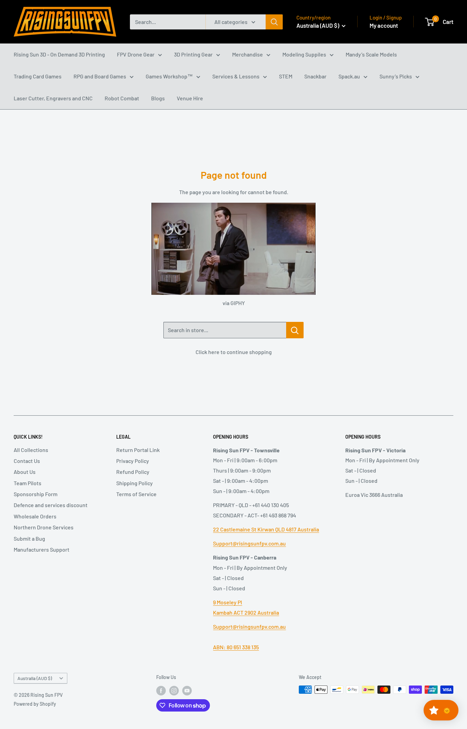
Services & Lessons (235, 76)
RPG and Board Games (100, 76)
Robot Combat (122, 98)
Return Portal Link (138, 450)
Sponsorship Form (35, 494)
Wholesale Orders (35, 516)
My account (384, 25)
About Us (25, 471)
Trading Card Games (38, 76)
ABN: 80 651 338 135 (236, 647)
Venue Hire (190, 98)
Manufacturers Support (41, 549)
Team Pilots (27, 483)
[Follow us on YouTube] (187, 690)
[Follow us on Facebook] (161, 690)
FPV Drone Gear (136, 54)
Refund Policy (132, 471)
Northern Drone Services (44, 527)
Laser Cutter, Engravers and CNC (53, 98)
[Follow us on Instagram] (174, 690)
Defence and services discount (51, 505)
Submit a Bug (29, 538)
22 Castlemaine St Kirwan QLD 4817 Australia (266, 529)
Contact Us (27, 460)
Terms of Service (136, 494)
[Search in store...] (295, 330)
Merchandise (247, 54)
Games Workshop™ (169, 76)
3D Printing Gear (193, 54)
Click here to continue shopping (234, 352)
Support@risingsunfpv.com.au (249, 543)
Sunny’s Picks (395, 76)
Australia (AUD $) (34, 678)
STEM (285, 76)
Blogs (158, 98)
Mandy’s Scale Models (371, 54)
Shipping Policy (134, 483)
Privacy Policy (132, 460)
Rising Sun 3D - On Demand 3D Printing (59, 54)
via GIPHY (234, 303)
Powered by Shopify (35, 704)
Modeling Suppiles (304, 54)
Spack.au (349, 76)
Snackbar (315, 76)
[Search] (274, 21)
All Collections (31, 450)
